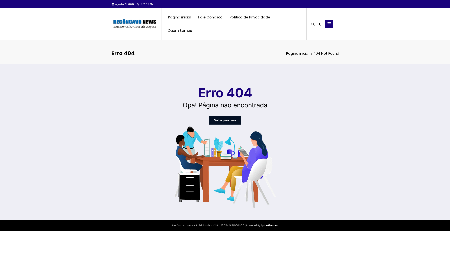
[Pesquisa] (313, 24)
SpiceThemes (269, 225)
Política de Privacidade (250, 17)
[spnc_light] (320, 24)
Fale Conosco (210, 17)
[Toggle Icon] (329, 24)
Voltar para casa (225, 120)
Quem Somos (180, 30)
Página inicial (179, 17)
